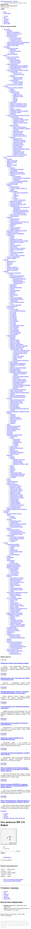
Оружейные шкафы (12, 184)
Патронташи (13, 246)
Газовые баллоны (15, 545)
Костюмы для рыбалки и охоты (18, 105)
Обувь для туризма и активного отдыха (17, 70)
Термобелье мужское (19, 151)
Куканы (12, 289)
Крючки (9, 413)
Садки (8, 478)
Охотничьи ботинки (15, 61)
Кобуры (12, 238)
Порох (12, 226)
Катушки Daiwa (14, 404)
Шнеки (15, 359)
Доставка (6, 19)
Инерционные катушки (16, 402)
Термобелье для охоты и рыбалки (19, 111)
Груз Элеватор (14, 328)
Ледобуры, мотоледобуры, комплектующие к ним (17, 348)
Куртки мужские (17, 146)
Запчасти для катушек (16, 401)
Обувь (5, 55)
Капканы (9, 159)
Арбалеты (16, 195)
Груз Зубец (13, 312)
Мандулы (12, 470)
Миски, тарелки (14, 607)
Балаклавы (16, 93)
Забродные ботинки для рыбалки (19, 65)
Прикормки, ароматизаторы (14, 435)
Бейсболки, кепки (18, 96)
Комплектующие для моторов (18, 524)
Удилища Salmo (14, 500)
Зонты (8, 559)
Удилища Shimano (15, 502)
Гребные (12, 516)
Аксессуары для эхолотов (17, 537)
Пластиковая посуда (12, 35)
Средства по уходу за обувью (15, 84)
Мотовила (13, 292)
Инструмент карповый (19, 278)
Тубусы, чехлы (11, 483)
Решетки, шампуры (12, 267)
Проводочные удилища (16, 496)
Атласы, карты (14, 652)
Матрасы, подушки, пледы (14, 33)
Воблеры (12, 458)
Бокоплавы (16, 378)
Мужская (12, 137)
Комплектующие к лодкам (14, 513)
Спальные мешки (11, 627)
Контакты (6, 22)
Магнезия (12, 618)
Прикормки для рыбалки (17, 452)
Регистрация (7, 13)
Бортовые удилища (15, 487)
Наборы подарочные (15, 595)
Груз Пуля (13, 322)
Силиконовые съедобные (17, 475)
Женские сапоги (17, 79)
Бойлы (12, 437)
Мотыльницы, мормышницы (18, 363)
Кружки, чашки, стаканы (17, 605)
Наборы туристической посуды (18, 608)
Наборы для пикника (12, 575)
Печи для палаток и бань (17, 582)
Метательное (13, 191)
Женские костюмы (18, 131)
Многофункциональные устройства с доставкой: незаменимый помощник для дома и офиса (15, 692)
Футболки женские (18, 134)
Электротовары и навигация (14, 650)
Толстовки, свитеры (15, 112)
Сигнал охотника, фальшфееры (15, 233)
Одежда (6, 86)
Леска (8, 424)
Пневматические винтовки (20, 210)
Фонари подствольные (16, 182)
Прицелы (12, 175)
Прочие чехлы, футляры (16, 249)
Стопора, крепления (15, 305)
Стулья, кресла (14, 573)
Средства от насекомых (13, 630)
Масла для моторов (15, 525)
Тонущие (15, 445)
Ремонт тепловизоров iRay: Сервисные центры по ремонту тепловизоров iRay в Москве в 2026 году (15, 801)
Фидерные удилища (15, 506)
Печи (8, 265)
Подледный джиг (18, 383)
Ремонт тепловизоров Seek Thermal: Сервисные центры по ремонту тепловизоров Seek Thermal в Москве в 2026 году (15, 769)
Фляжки (9, 639)
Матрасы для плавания (13, 32)
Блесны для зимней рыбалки (21, 376)
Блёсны (12, 456)
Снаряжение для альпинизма (15, 614)
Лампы (12, 548)
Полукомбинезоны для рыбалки (19, 67)
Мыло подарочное (15, 594)
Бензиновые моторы (15, 521)
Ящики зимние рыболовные (18, 397)
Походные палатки (15, 585)
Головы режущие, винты (20, 353)
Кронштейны (13, 170)
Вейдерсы (13, 90)
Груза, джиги (10, 308)
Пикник (6, 259)
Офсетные (13, 421)
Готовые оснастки (12, 306)
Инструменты (11, 560)
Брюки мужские (17, 138)
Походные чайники (15, 610)
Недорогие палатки (15, 580)
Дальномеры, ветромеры (17, 169)
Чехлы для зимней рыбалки (17, 395)
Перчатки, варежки (15, 109)
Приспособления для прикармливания (19, 282)
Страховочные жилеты (16, 534)
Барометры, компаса (15, 653)
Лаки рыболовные (15, 290)
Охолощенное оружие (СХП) (18, 204)
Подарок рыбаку (11, 430)
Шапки (15, 100)
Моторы (9, 519)
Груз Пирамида (14, 321)
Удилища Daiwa (14, 499)
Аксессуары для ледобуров (20, 351)
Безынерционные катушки (17, 400)
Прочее (12, 296)
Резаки (12, 553)
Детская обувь (14, 71)
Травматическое (14, 216)
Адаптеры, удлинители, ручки (21, 350)
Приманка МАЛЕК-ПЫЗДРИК (21, 385)
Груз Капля (13, 313)
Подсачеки (10, 432)
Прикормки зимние (15, 370)
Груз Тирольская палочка (17, 325)
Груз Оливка (13, 319)
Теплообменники (15, 554)
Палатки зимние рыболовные (18, 367)
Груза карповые (14, 329)
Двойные (12, 414)
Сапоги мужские (17, 83)
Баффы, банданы (17, 95)
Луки (14, 197)
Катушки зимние (14, 340)
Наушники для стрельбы (16, 242)
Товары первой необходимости (15, 44)
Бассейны (9, 30)
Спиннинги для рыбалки (17, 497)
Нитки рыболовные (12, 427)
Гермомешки (10, 557)
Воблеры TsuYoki (18, 462)
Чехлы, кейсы (14, 254)
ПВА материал (14, 451)
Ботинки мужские (18, 81)
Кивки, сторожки (15, 341)
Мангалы (9, 264)
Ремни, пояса (17, 150)
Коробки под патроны (16, 239)
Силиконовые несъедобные (17, 474)
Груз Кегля (13, 315)
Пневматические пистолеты (21, 211)
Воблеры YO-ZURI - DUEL (20, 464)
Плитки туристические (16, 551)
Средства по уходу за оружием (18, 214)
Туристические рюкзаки (13, 634)
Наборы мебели (14, 569)
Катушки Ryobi (14, 405)
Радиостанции (14, 540)
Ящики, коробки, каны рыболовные (17, 509)
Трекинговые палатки (16, 588)
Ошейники (13, 49)
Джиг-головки (14, 334)
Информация (7, 857)
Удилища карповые (15, 503)
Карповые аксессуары (16, 277)
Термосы (9, 633)
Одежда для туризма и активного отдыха (18, 115)
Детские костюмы (18, 118)
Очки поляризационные (13, 429)
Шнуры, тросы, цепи (12, 649)
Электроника (10, 535)
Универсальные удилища (17, 505)
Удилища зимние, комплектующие (19, 392)
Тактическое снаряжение (17, 252)
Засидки (12, 236)
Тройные (12, 423)
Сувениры (13, 596)
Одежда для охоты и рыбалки (15, 87)
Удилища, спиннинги (13, 484)
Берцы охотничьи (15, 60)
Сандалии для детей (18, 74)
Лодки (8, 515)
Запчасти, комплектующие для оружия (14, 818)
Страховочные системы (16, 621)
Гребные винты (14, 522)
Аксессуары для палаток (16, 578)
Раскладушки (13, 570)
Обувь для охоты (11, 58)
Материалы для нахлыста (14, 426)
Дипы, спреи (13, 446)
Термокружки (10, 631)
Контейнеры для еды (15, 604)
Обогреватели (14, 550)
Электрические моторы (16, 526)
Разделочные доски (15, 39)
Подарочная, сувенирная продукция (17, 230)
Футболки (13, 114)
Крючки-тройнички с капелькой (19, 346)
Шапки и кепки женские (20, 135)
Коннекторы (13, 284)
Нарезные (12, 224)
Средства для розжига (13, 268)
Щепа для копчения (12, 270)
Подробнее (4, 673)
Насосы (9, 528)
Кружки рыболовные (16, 287)
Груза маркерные (14, 331)
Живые (12, 467)
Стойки (9, 480)
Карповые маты (17, 280)
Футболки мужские (18, 153)
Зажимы (12, 617)
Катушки (9, 398)
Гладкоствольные (15, 219)
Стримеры (13, 477)
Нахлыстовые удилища (16, 494)
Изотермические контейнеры (18, 646)
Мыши (12, 471)
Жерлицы (12, 338)
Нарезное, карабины (15, 203)
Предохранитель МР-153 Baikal (12, 881)
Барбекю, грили (11, 261)
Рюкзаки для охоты (15, 636)
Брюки (12, 89)
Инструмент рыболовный (17, 275)
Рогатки (15, 198)
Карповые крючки (15, 417)
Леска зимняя (13, 362)
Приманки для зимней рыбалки (18, 372)
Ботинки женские (18, 77)
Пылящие (16, 443)
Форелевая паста (14, 453)
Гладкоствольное (14, 186)
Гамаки (9, 556)
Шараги (15, 388)
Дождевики (13, 102)
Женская (12, 76)
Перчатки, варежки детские (20, 119)
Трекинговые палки (15, 623)
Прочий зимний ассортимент (18, 389)
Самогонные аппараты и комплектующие (18, 42)
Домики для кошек (12, 54)
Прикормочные (17, 442)
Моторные (13, 518)
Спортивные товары (12, 629)
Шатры (12, 591)
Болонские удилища (15, 486)
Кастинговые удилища (16, 490)
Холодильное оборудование (14, 642)
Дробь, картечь (14, 220)
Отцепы (12, 366)
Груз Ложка (13, 318)
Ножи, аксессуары (12, 165)
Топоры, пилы (14, 563)
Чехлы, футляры (17, 357)
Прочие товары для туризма (14, 613)
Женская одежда (14, 125)
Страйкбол (7, 510)
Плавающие (16, 440)
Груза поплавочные (15, 332)
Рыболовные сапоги (15, 68)
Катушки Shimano (15, 407)
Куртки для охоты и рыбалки (18, 106)
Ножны (12, 243)
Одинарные (13, 420)
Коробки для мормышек (16, 344)
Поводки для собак (15, 51)
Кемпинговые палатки (16, 579)
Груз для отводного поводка (17, 311)
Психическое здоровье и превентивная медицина (15, 663)
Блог (5, 17)
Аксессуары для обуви (13, 57)
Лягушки (12, 468)
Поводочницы (14, 294)
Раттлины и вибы (18, 386)
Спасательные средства (13, 529)
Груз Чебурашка (14, 327)
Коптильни (10, 262)
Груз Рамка (13, 324)
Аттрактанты (13, 436)
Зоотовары (7, 46)
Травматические (14, 229)
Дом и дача (7, 29)
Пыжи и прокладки (15, 227)
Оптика (9, 166)
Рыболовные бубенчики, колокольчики (17, 299)
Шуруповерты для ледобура (20, 360)
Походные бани (14, 583)
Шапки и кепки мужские (20, 154)
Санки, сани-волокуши (16, 391)
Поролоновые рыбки (16, 472)
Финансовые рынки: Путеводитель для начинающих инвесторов (12, 738)
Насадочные (16, 439)
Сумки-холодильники (16, 648)
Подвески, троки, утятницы (17, 248)
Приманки (10, 455)
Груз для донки (14, 309)
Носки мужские (17, 147)
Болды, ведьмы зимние (19, 379)
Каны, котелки (14, 602)
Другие (12, 465)
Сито (11, 303)
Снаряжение (10, 235)
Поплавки (9, 433)
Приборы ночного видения (17, 173)
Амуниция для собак (12, 48)
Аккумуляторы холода (16, 645)
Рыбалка (6, 271)
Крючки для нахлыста (16, 418)
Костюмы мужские (18, 144)
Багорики (12, 337)
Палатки (9, 576)
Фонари (9, 640)
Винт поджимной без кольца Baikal (13, 879)
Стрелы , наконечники (19, 200)
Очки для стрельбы (15, 245)
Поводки (12, 293)
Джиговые (13, 416)
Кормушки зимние (15, 343)
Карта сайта (7, 23)
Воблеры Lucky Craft (19, 459)
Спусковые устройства (16, 620)
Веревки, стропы (14, 615)
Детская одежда (14, 116)
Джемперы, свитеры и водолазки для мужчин (19, 140)
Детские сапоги (17, 73)
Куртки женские (17, 133)
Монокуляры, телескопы (16, 172)
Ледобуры (16, 354)
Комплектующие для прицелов (21, 178)
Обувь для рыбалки (12, 64)
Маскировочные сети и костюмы (19, 240)
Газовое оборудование (13, 544)
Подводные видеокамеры (17, 538)
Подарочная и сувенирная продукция (17, 592)
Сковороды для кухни (16, 41)
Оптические (16, 179)
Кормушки (13, 286)
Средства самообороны (13, 257)
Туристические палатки (16, 589)
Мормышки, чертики (19, 382)
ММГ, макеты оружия (16, 201)
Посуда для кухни (12, 36)
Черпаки (12, 394)
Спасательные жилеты (16, 531)
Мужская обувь (14, 80)
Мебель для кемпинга (13, 567)
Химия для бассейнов (13, 45)
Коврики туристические (13, 564)
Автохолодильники (15, 643)
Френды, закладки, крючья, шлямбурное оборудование (17, 625)
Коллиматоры (17, 176)
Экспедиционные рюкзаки (17, 637)
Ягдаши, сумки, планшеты (17, 255)
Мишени (9, 163)
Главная (6, 16)
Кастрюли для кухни (15, 38)
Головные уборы (14, 92)
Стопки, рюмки (14, 611)
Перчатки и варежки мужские (21, 149)
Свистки (12, 52)
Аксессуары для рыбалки (14, 273)
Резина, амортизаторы (16, 297)
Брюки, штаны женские (19, 127)
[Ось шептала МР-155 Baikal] (9, 844)
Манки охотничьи (12, 162)
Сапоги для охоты (15, 62)
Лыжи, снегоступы (12, 160)
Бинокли (12, 168)
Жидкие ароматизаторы (16, 448)
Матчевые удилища (15, 491)
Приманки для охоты (12, 232)
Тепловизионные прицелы (20, 181)
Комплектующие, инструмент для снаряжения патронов (19, 222)
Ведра (11, 274)
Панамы (15, 99)
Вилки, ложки (14, 599)
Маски (15, 97)
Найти (2, 9)
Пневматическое (14, 205)
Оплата (6, 20)
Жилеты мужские (18, 143)
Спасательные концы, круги (18, 532)
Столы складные (14, 572)
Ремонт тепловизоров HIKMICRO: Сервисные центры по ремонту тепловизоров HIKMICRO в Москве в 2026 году (14, 786)
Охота (5, 157)
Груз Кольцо (13, 316)
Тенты (12, 586)
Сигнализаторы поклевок (17, 302)
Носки (12, 108)
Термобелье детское (18, 121)
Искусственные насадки (20, 381)
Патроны (9, 217)
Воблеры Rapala (17, 461)
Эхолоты (12, 541)
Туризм (6, 542)
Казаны (12, 601)
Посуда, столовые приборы (14, 598)
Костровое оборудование (14, 566)
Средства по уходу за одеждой (15, 156)
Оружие (9, 185)
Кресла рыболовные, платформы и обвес (18, 411)
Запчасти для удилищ (16, 489)
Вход (5, 12)
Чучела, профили (11, 258)
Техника (6, 512)
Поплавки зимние (15, 369)
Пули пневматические (19, 213)
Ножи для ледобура (18, 356)
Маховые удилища (15, 493)
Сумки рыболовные (12, 481)
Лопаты (12, 561)
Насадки (12, 449)
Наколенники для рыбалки (17, 364)
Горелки (12, 547)
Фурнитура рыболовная (13, 507)
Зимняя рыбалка (11, 335)
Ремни (12, 251)
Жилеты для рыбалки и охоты (18, 103)
